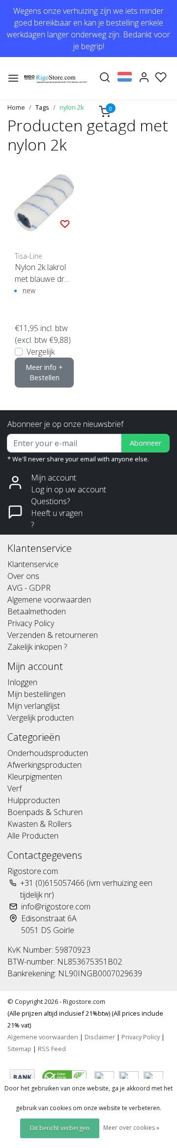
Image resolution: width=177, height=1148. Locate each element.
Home (16, 107)
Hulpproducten (33, 800)
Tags (42, 107)
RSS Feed (52, 1048)
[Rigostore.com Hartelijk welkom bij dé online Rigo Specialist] (55, 78)
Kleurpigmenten (34, 776)
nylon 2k (71, 107)
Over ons (23, 576)
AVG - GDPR (29, 587)
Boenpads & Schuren (45, 812)
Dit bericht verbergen (59, 1128)
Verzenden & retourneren (52, 635)
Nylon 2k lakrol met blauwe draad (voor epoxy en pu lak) (44, 273)
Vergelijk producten (40, 717)
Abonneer (145, 443)
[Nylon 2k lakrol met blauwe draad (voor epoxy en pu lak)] (44, 203)
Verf (14, 788)
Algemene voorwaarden (49, 599)
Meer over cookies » (131, 1127)
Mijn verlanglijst (33, 705)
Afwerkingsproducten (44, 764)
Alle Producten (33, 835)
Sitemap (19, 1048)
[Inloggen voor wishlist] (65, 223)
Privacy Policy (30, 623)
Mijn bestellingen (36, 694)
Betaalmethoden (36, 611)
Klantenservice (33, 564)
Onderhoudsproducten (47, 753)
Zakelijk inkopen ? (37, 646)
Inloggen (22, 682)
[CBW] (65, 1076)
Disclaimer (100, 1036)
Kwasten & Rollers (39, 823)
